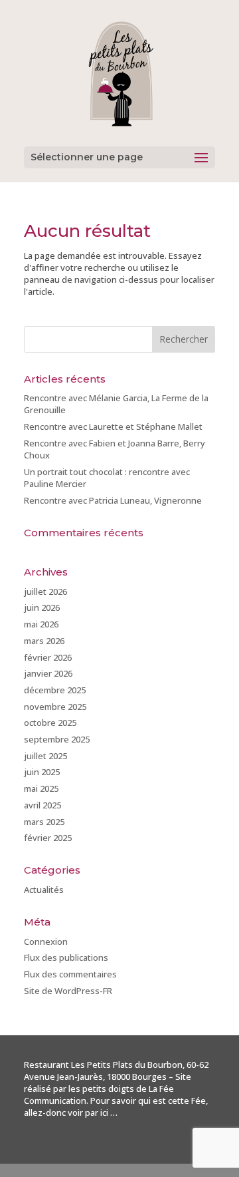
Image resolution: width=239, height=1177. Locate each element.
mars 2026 (44, 641)
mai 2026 (41, 624)
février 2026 (48, 657)
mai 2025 (41, 788)
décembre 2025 (55, 690)
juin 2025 (42, 772)
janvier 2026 (48, 673)
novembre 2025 (55, 707)
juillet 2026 (45, 591)
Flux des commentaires (70, 974)
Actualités (44, 890)
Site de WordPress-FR (68, 991)
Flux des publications (66, 957)
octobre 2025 (50, 723)
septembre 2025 (57, 739)
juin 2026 (42, 607)
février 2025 (48, 838)
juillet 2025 (45, 756)
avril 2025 (42, 805)
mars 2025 (44, 822)
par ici (96, 1112)
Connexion (46, 941)
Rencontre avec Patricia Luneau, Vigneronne (113, 500)
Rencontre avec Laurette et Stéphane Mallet (113, 426)
